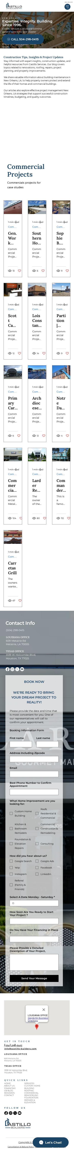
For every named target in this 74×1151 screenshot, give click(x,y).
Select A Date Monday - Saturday (32, 897)
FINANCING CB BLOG (10, 1089)
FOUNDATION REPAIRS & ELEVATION (31, 1100)
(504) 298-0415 (68, 2)
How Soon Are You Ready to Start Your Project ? (31, 914)
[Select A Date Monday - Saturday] (13, 903)
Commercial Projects (13, 226)
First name (17, 738)
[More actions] (17, 222)
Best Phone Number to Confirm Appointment (30, 784)
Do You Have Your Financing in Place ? (34, 932)
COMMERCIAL (31, 1093)
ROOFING (29, 1090)
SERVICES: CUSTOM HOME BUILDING (32, 1085)
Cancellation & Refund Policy (21, 1147)
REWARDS (9, 1093)
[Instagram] (12, 669)
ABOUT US (9, 1085)
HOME (7, 1083)
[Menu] (67, 7)
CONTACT (9, 1095)
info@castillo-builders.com (20, 1048)
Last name (43, 738)
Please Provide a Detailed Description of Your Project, (27, 950)
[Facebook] (8, 669)
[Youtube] (22, 669)
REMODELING (31, 1095)
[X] (17, 669)
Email (13, 768)
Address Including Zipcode (27, 753)
